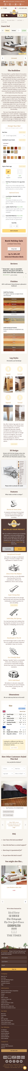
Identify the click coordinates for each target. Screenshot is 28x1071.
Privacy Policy (7, 542)
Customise (8, 549)
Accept (20, 549)
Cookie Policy (19, 542)
